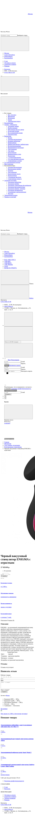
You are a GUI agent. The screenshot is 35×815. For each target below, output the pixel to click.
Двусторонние (12, 149)
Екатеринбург (8, 58)
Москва (6, 53)
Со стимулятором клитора (16, 159)
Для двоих (11, 151)
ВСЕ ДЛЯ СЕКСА (10, 259)
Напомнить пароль (15, 365)
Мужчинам (11, 118)
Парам (10, 120)
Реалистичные (12, 175)
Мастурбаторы (8, 164)
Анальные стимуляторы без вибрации (19, 185)
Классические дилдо (14, 174)
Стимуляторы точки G (15, 179)
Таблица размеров (9, 798)
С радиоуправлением (14, 157)
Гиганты (10, 170)
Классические (12, 152)
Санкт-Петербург (9, 55)
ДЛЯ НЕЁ (7, 261)
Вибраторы (7, 136)
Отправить (8, 394)
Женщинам (11, 116)
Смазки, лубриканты (10, 124)
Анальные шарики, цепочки (16, 188)
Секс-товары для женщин (12, 445)
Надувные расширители (15, 190)
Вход (9, 360)
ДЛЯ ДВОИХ (8, 264)
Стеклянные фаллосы (14, 177)
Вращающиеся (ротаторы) (16, 147)
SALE (6, 266)
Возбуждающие (12, 128)
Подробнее (4, 709)
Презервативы (8, 123)
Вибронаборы (12, 142)
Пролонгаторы (12, 134)
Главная (6, 442)
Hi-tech (10, 138)
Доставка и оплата (10, 63)
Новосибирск (8, 56)
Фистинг (10, 193)
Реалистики (11, 156)
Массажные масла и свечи (16, 129)
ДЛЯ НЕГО (7, 263)
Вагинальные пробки (14, 169)
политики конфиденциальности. (21, 388)
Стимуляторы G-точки (15, 161)
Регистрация (15, 360)
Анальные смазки (13, 126)
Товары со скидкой (10, 197)
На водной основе (13, 131)
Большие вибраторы (14, 141)
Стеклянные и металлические (17, 192)
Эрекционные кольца (10, 195)
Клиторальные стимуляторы (13, 447)
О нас (6, 61)
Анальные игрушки (10, 180)
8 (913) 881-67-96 (9, 72)
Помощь (6, 66)
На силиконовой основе (15, 133)
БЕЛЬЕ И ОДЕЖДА (10, 268)
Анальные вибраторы (14, 182)
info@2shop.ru (8, 306)
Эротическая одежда (14, 121)
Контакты (7, 69)
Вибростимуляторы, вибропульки (18, 144)
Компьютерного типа (14, 154)
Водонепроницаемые (14, 146)
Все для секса (12, 115)
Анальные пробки (13, 184)
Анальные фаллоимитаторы (16, 187)
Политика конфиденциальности (14, 781)
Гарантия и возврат (10, 64)
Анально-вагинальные (15, 139)
